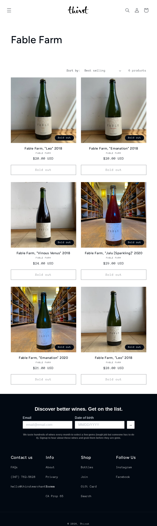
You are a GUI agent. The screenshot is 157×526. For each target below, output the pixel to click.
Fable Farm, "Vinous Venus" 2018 (43, 253)
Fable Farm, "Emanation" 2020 (43, 358)
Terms (50, 486)
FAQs (14, 467)
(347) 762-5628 (23, 476)
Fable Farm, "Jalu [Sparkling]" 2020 (113, 253)
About (50, 467)
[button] (9, 10)
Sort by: (73, 70)
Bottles (87, 467)
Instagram (124, 467)
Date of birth (84, 417)
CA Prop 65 (54, 496)
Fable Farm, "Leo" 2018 (43, 148)
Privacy (52, 476)
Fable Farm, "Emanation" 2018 (113, 148)
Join (84, 476)
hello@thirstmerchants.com (33, 486)
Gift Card (89, 486)
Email (27, 417)
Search (86, 496)
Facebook (123, 476)
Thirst (85, 524)
